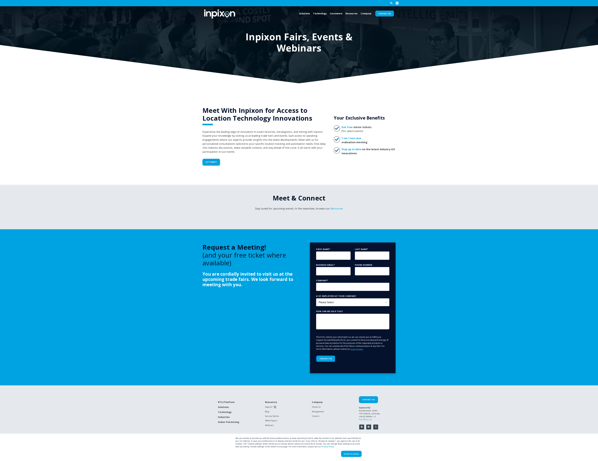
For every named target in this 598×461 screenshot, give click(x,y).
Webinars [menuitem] (269, 425)
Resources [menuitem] (271, 402)
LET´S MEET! (211, 162)
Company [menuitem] (317, 402)
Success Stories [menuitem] (272, 416)
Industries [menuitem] (224, 417)
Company (366, 13)
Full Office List (365, 419)
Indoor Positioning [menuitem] (228, 422)
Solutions (304, 13)
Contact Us (384, 13)
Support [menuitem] (269, 407)
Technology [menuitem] (225, 412)
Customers (336, 13)
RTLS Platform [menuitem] (226, 402)
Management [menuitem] (318, 412)
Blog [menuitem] (267, 412)
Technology (320, 13)
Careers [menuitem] (315, 416)
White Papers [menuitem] (271, 421)
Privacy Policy (328, 446)
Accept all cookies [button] (351, 453)
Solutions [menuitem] (223, 407)
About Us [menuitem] (316, 407)
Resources (352, 13)
